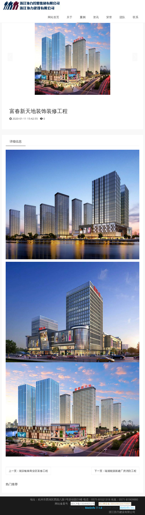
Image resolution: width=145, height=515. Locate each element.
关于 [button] (69, 17)
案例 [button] (83, 17)
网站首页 (53, 17)
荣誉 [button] (109, 17)
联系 (135, 17)
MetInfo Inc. (127, 508)
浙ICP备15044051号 (83, 503)
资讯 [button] (96, 17)
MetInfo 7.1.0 (93, 508)
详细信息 (16, 141)
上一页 (28, 471)
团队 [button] (122, 17)
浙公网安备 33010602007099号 (115, 504)
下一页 (115, 471)
